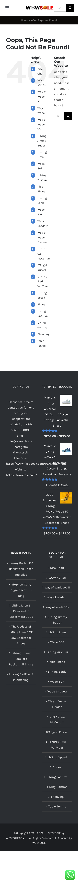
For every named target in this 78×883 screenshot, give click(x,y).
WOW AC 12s (57, 577)
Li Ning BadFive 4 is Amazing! (21, 677)
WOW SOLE (39, 842)
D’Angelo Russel (57, 732)
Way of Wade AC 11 (41, 96)
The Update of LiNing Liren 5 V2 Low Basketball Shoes (21, 635)
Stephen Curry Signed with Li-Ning (21, 590)
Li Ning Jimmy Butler (42, 140)
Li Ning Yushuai (57, 652)
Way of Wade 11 (57, 597)
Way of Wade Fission (42, 237)
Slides (41, 304)
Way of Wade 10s (41, 124)
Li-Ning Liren (57, 632)
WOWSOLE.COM (15, 838)
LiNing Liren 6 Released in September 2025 (21, 611)
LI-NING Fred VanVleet (57, 744)
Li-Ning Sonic (57, 671)
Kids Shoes (57, 662)
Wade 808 (57, 642)
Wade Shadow (57, 691)
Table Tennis (57, 806)
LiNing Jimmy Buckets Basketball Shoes (21, 658)
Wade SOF (57, 681)
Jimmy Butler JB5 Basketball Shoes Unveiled (21, 568)
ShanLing (43, 334)
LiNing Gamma (57, 787)
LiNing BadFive (57, 777)
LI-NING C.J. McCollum (57, 719)
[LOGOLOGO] (40, 7)
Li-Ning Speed (57, 757)
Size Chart (57, 568)
